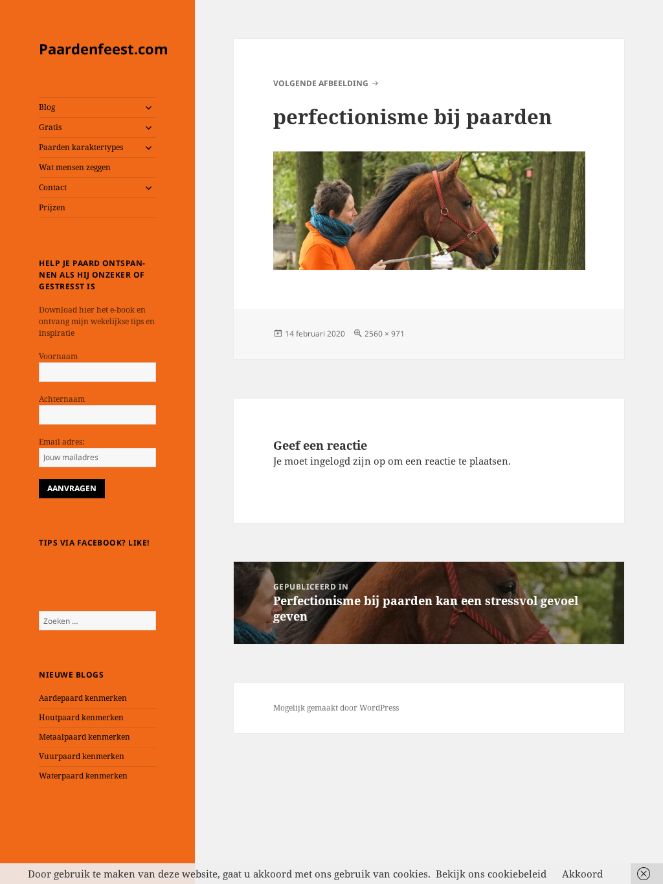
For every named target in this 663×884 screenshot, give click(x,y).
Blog (47, 107)
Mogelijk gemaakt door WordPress (336, 707)
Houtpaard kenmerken (81, 717)
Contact (53, 187)
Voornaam (58, 356)
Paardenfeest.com (103, 48)
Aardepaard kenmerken (83, 697)
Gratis (50, 127)
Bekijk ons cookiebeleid (491, 873)
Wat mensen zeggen (75, 167)
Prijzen (52, 207)
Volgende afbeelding (320, 83)
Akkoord (582, 873)
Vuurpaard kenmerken (81, 756)
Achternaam (62, 398)
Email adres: (61, 441)
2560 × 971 (385, 333)
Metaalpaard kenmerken (84, 736)
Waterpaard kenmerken (83, 775)
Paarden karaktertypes (81, 147)
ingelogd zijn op (347, 460)
